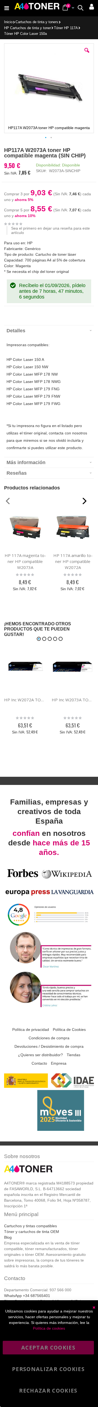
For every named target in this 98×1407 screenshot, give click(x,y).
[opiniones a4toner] (49, 967)
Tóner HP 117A (66, 28)
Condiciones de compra (49, 1038)
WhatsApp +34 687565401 (27, 1295)
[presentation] (49, 330)
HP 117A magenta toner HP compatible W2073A (25, 561)
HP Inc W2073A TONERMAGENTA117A (73, 699)
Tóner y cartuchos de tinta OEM (31, 1231)
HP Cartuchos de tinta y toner (27, 28)
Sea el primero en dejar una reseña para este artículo (50, 230)
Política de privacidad (30, 1029)
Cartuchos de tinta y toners (37, 22)
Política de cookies (49, 1328)
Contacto (39, 1063)
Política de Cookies (69, 1029)
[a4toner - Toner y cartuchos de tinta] (36, 8)
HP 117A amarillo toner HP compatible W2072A (73, 561)
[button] (87, 54)
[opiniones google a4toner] (49, 927)
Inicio (8, 22)
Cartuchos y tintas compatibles (30, 1226)
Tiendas (73, 1055)
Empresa (58, 1063)
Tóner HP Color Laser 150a (25, 34)
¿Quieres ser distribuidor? (40, 1055)
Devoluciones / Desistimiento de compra (49, 1046)
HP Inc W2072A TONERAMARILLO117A (25, 699)
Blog (8, 1237)
